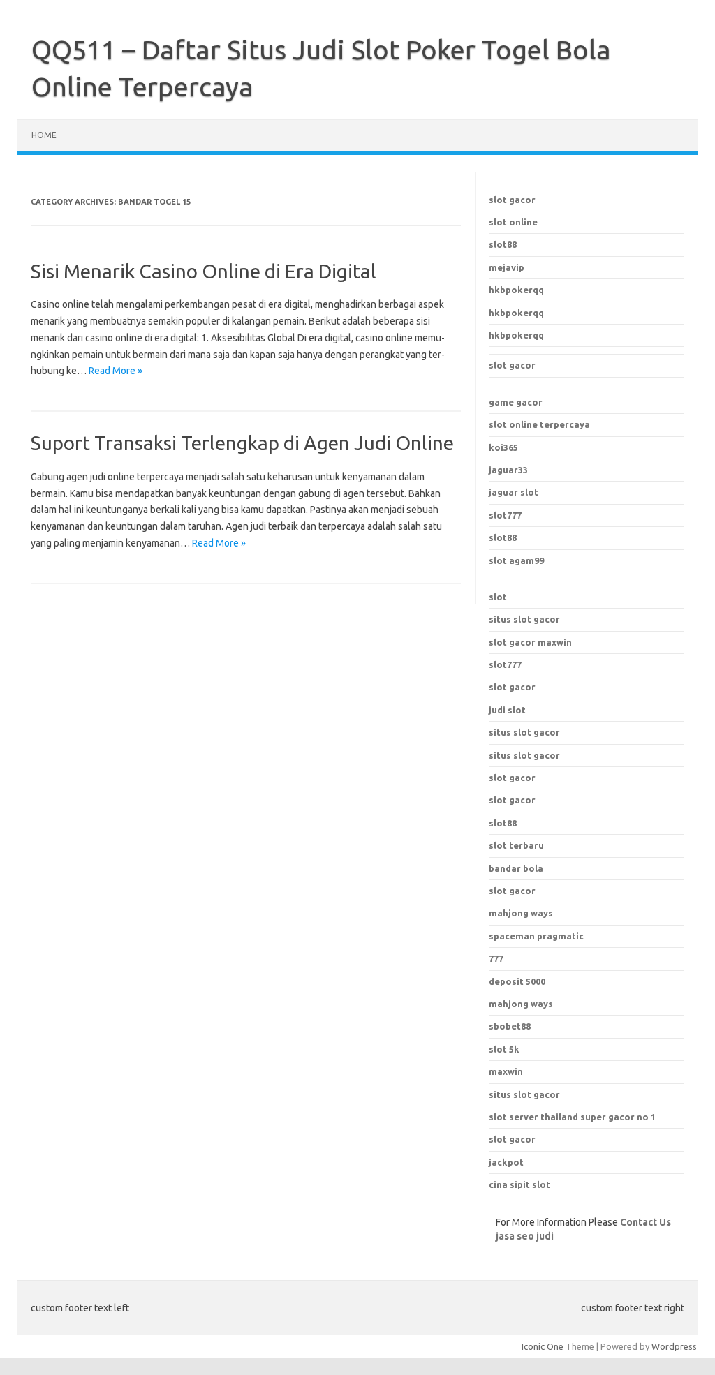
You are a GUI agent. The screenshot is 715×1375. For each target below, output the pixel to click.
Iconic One (542, 1346)
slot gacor (512, 200)
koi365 (503, 447)
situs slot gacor (524, 619)
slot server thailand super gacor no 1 (572, 1117)
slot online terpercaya (539, 424)
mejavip (506, 267)
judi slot (507, 710)
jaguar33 (508, 470)
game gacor (516, 402)
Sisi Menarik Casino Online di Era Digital (203, 271)
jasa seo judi (525, 1236)
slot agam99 (516, 560)
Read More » (115, 370)
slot (498, 597)
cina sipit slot (519, 1184)
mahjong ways (521, 913)
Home (44, 135)
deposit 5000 (517, 981)
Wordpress (674, 1346)
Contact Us (645, 1222)
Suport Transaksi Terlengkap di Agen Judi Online (242, 443)
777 (496, 958)
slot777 (505, 515)
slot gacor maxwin (530, 642)
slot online (513, 222)
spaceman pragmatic (536, 936)
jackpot (506, 1162)
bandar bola (516, 868)
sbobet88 (510, 1026)
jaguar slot (513, 492)
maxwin (506, 1071)
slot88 (503, 244)
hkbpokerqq (516, 290)
